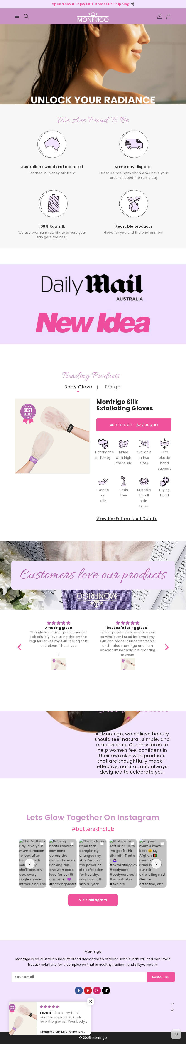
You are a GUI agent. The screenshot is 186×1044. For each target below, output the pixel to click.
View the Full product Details (126, 518)
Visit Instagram (93, 900)
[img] (58, 623)
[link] (52, 151)
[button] (90, 1001)
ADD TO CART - (138, 426)
